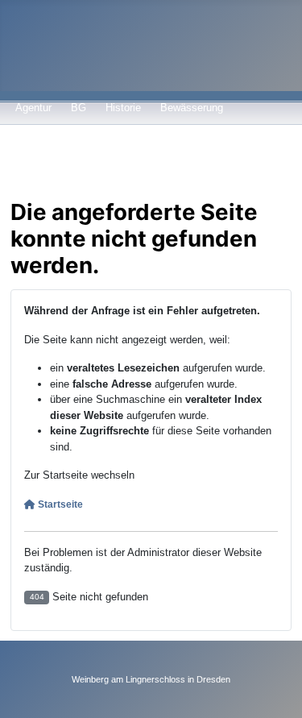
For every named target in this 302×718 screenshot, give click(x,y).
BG (78, 108)
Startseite (59, 504)
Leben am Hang (52, 158)
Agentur (33, 108)
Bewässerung (191, 108)
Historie (123, 108)
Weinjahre (131, 158)
